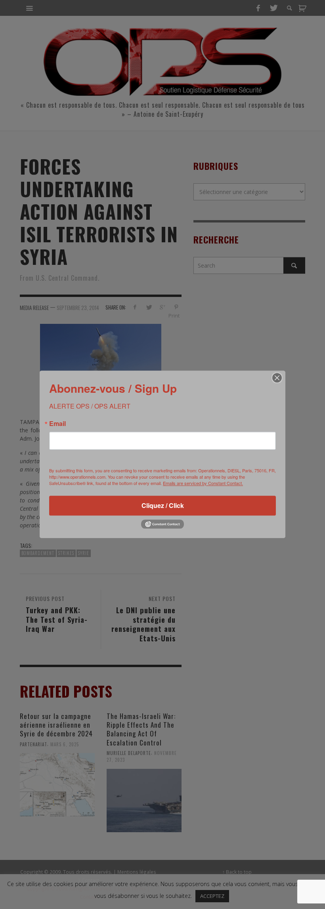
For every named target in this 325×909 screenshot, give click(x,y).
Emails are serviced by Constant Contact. (203, 483)
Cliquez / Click (162, 505)
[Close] (277, 377)
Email (57, 423)
